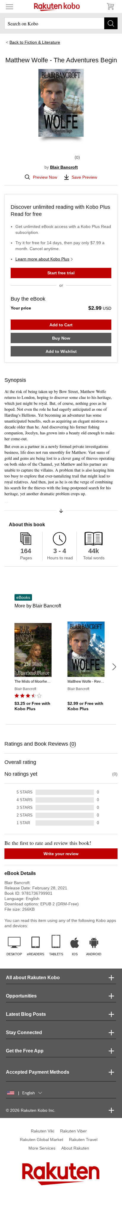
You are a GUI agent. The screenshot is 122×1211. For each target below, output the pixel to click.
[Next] (114, 667)
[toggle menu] (9, 6)
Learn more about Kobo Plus (42, 259)
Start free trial (61, 272)
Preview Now (45, 177)
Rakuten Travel (83, 1139)
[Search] (111, 23)
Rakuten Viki (42, 1131)
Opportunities (21, 995)
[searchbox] (61, 23)
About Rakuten (75, 1148)
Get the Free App (25, 1050)
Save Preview (84, 177)
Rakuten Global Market (41, 1139)
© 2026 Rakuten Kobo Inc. (30, 1110)
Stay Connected (24, 1032)
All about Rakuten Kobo (33, 977)
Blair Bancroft (64, 167)
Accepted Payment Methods (37, 1072)
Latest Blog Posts (26, 1014)
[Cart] (110, 6)
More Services (41, 1148)
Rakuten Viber (73, 1131)
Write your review (61, 853)
